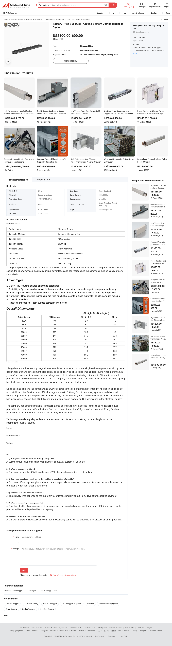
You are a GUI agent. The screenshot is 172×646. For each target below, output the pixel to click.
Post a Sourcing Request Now (63, 575)
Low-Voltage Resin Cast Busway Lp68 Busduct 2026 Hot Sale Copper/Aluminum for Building (158, 224)
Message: (15, 548)
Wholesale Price (89, 628)
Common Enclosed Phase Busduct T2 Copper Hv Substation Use (158, 299)
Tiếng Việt (143, 631)
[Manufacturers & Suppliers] (16, 5)
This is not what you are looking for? (34, 575)
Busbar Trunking (28, 609)
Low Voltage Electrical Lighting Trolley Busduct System (157, 356)
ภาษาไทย (127, 631)
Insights (149, 628)
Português (44, 631)
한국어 (106, 631)
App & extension (138, 13)
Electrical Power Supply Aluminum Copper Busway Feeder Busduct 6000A (158, 243)
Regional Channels (115, 628)
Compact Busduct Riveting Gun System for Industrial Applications (158, 281)
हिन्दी (119, 631)
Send (24, 570)
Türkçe (135, 631)
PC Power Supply (50, 603)
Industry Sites (102, 628)
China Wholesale (75, 628)
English (27, 631)
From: (16, 537)
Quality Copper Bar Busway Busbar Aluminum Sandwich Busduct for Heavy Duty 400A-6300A (158, 205)
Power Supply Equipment (71, 603)
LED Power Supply (31, 603)
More (135, 53)
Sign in (166, 6)
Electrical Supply (12, 603)
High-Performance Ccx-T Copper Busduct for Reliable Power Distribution (158, 318)
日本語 (113, 631)
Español (35, 631)
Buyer (111, 13)
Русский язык (63, 631)
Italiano (73, 631)
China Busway (11, 609)
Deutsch (81, 631)
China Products (36, 628)
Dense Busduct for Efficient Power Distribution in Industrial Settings (158, 262)
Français (53, 631)
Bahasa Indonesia (156, 631)
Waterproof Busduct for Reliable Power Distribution (158, 337)
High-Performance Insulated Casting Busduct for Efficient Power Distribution (158, 186)
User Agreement (100, 636)
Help (124, 13)
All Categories (11, 13)
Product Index (129, 628)
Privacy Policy (123, 636)
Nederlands (91, 631)
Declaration (112, 636)
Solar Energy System (49, 590)
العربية (99, 631)
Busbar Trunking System (108, 603)
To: (18, 543)
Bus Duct (90, 603)
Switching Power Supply (13, 590)
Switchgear (32, 590)
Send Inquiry (70, 61)
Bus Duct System (47, 609)
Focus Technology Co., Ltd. (69, 636)
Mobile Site (140, 628)
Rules (168, 13)
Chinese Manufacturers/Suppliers (56, 628)
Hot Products (24, 628)
